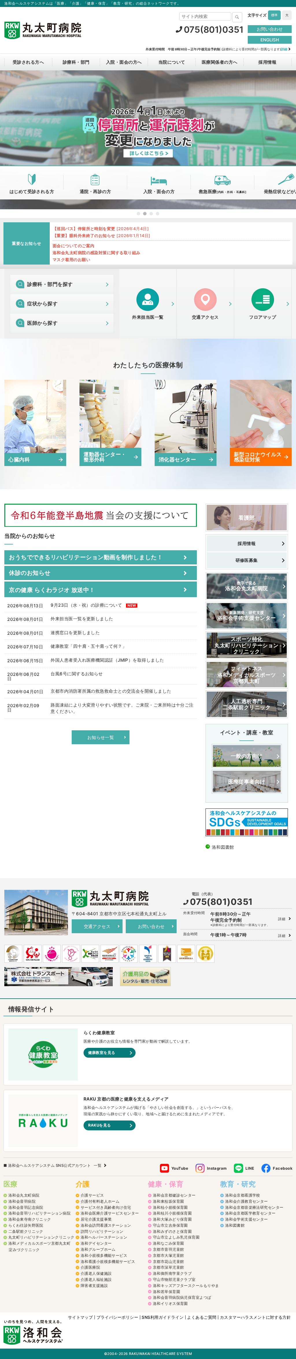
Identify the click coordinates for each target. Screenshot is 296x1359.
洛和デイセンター (96, 1243)
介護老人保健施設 (96, 1273)
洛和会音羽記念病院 (25, 1207)
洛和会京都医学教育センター (250, 1213)
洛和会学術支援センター (246, 1219)
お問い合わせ (270, 29)
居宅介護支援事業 (96, 1219)
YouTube (179, 1168)
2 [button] (145, 213)
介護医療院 (90, 1267)
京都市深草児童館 (168, 1267)
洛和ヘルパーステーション (104, 1237)
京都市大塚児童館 (168, 1255)
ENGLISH (269, 40)
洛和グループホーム (98, 1249)
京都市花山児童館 (168, 1261)
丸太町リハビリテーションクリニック (41, 1237)
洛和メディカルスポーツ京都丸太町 (39, 1243)
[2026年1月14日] (101, 235)
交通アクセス (97, 926)
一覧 (97, 1165)
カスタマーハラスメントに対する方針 (255, 1317)
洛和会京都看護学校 (242, 1195)
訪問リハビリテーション (102, 1231)
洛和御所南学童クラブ (172, 1273)
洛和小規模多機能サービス (104, 1255)
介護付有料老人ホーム (100, 1201)
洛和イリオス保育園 (170, 1303)
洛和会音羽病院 (22, 1201)
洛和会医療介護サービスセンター (110, 1213)
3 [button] (151, 213)
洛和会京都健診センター (174, 1195)
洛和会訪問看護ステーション (106, 1225)
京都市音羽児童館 (168, 1249)
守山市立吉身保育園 (170, 1225)
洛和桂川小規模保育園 (172, 1213)
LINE (249, 1168)
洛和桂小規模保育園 (170, 1207)
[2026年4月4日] (101, 228)
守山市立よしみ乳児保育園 (176, 1237)
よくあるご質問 (201, 1317)
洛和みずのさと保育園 (172, 1231)
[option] (148, 139)
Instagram (217, 1168)
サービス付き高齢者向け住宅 (106, 1207)
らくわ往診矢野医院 (25, 1225)
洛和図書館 (235, 1225)
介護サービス (92, 1195)
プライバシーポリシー (117, 1317)
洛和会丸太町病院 (24, 1195)
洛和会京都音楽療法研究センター (254, 1207)
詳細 (281, 919)
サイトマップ (80, 1317)
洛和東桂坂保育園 (168, 1201)
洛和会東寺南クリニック (29, 1219)
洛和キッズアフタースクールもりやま (186, 1285)
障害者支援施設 (94, 1285)
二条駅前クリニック (25, 1231)
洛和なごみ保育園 (168, 1243)
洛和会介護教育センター (246, 1201)
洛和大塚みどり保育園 (172, 1219)
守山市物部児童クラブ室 (174, 1279)
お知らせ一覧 (100, 737)
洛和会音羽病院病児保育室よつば (182, 1297)
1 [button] (138, 213)
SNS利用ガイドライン (163, 1317)
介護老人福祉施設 (96, 1279)
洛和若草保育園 (166, 1291)
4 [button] (157, 213)
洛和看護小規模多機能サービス (108, 1261)
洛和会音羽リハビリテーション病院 (39, 1213)
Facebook (283, 1168)
